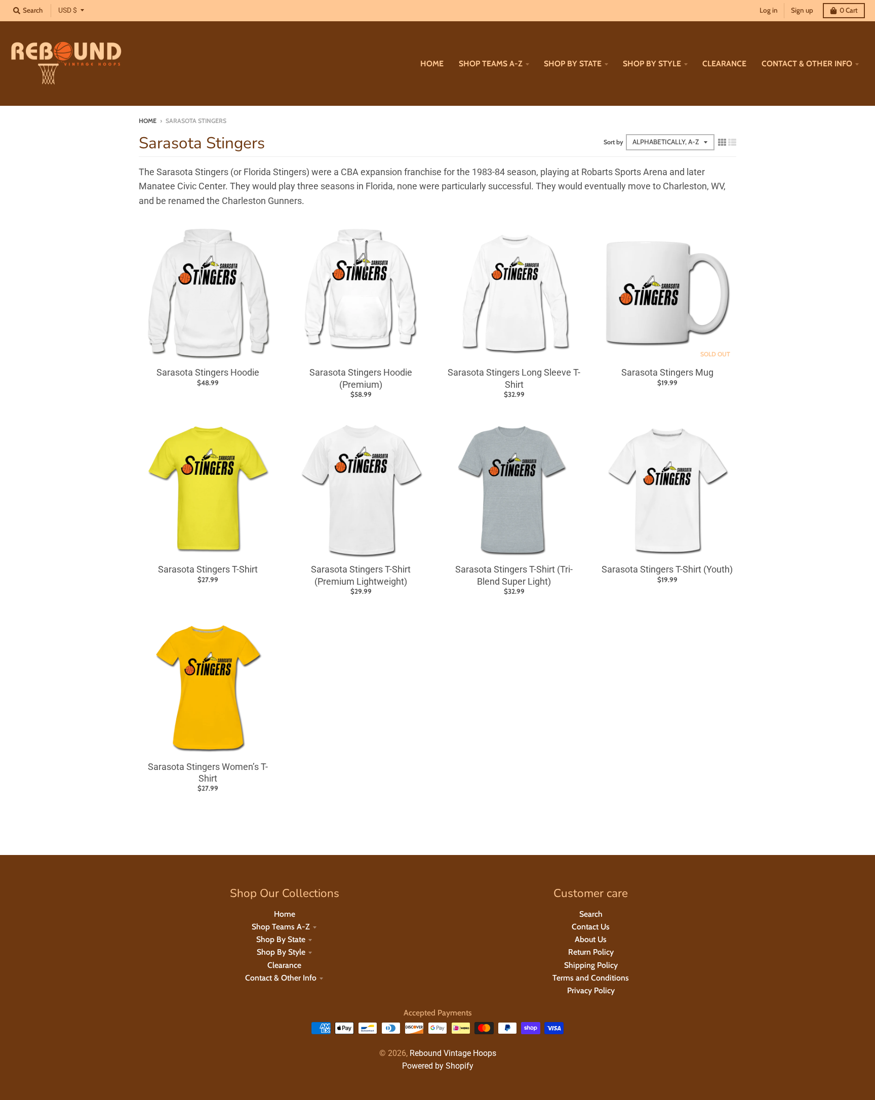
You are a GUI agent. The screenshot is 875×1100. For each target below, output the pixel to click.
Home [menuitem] (432, 63)
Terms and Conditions (590, 978)
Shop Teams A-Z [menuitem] (491, 63)
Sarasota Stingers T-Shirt (208, 569)
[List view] (732, 142)
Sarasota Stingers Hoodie (207, 372)
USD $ (67, 10)
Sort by (613, 142)
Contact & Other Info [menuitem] (807, 63)
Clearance (284, 965)
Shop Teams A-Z (281, 926)
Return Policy (591, 952)
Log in (769, 10)
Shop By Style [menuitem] (652, 63)
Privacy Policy (591, 990)
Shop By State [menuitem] (573, 63)
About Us (591, 939)
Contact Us (591, 926)
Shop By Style (281, 952)
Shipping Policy (591, 965)
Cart (849, 10)
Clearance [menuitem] (724, 63)
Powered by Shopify (437, 1066)
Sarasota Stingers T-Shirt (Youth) (667, 569)
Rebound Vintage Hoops (453, 1053)
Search (591, 914)
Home (147, 121)
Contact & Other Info (280, 978)
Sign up (802, 10)
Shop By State (280, 939)
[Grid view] (722, 142)
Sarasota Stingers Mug (667, 372)
